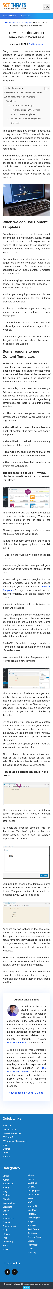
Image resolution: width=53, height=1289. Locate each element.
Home (8, 22)
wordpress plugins (22, 22)
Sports (31, 1241)
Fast (5, 1230)
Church (6, 1199)
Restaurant (33, 1233)
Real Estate (33, 1229)
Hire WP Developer (12, 1133)
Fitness (6, 1234)
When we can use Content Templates (24, 92)
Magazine (32, 1183)
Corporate (7, 1207)
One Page (32, 1210)
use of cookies (44, 1284)
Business (7, 1195)
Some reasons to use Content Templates (20, 99)
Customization (9, 1129)
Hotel (5, 1245)
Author (6, 1180)
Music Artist (33, 1194)
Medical (31, 1187)
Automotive (8, 1183)
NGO (30, 1202)
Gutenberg (8, 1242)
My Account (25, 15)
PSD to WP (8, 1137)
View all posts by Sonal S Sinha (25, 1092)
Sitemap (6, 1149)
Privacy (6, 1156)
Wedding (32, 1252)
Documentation (9, 15)
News (30, 1198)
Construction (9, 1203)
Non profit (32, 1206)
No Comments (36, 44)
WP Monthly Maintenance (15, 1141)
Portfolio (32, 1225)
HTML (5, 1249)
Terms (5, 1153)
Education (7, 1222)
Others (6, 1176)
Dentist (6, 1211)
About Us (7, 1125)
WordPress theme (17, 1042)
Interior (31, 1175)
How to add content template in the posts (26, 120)
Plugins (31, 1221)
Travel (30, 1248)
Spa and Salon (34, 1237)
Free (5, 1238)
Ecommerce (8, 1218)
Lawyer (31, 1179)
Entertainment (9, 1226)
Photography (34, 1218)
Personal (32, 1214)
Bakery (6, 1187)
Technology (33, 1245)
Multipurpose (34, 1190)
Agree (26, 1287)
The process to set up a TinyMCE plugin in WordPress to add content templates (25, 110)
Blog (5, 1145)
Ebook (6, 1214)
